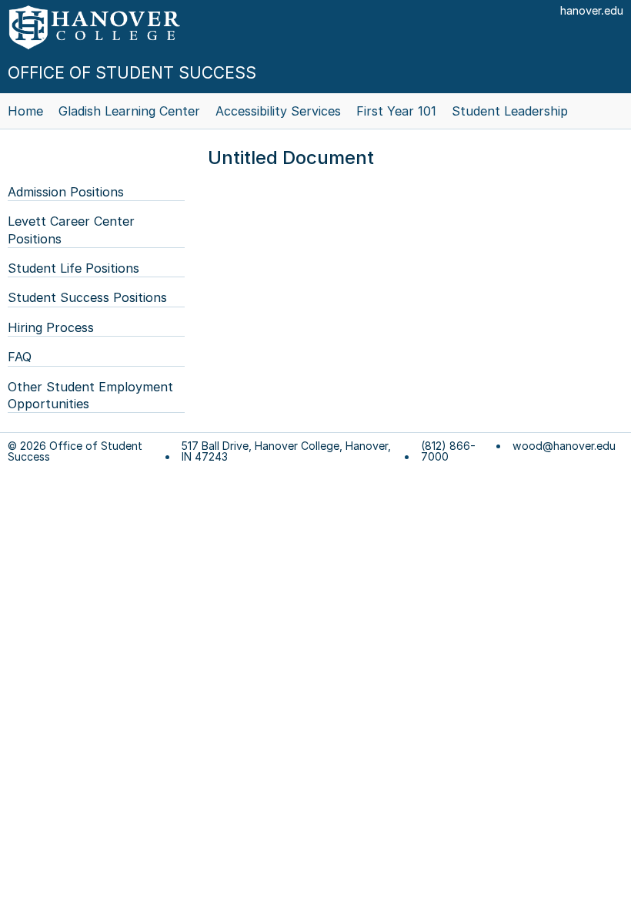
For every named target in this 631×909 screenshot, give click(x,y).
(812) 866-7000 (448, 451)
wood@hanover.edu (564, 446)
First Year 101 (396, 111)
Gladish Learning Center (129, 111)
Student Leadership (510, 111)
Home (25, 111)
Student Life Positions (73, 268)
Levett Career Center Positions (71, 229)
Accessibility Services (278, 111)
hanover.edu (591, 10)
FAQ (20, 356)
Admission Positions (66, 192)
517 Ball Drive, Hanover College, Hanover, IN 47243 (286, 451)
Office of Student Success (132, 72)
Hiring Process (51, 327)
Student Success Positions (87, 297)
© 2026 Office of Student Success (75, 451)
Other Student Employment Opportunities (90, 395)
